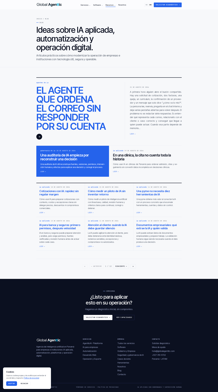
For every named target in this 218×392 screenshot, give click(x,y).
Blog (119, 370)
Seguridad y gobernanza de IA (130, 355)
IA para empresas (90, 347)
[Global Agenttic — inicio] (49, 5)
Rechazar (24, 384)
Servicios (85, 5)
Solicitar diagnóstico (168, 5)
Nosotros (122, 5)
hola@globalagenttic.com (163, 351)
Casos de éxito (124, 359)
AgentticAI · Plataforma (93, 343)
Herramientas (123, 362)
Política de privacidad (108, 387)
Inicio (39, 19)
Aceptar (11, 384)
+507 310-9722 (159, 355)
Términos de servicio (85, 387)
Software (98, 5)
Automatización (90, 351)
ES (149, 5)
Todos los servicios (126, 343)
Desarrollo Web (89, 355)
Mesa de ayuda (158, 347)
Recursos (111, 5)
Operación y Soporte (92, 359)
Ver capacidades (124, 317)
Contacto (121, 374)
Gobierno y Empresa (126, 351)
